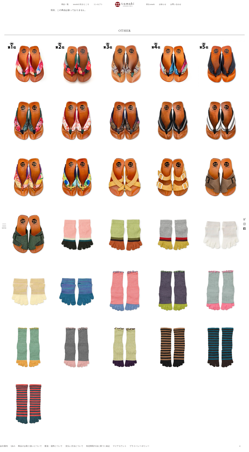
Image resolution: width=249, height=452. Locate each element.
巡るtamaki (150, 4)
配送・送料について (54, 446)
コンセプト (98, 4)
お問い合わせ (175, 4)
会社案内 (4, 446)
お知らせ (162, 4)
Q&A (13, 446)
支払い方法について (74, 446)
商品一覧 (65, 4)
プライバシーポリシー (139, 446)
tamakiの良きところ (81, 4)
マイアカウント (120, 446)
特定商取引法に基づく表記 (98, 446)
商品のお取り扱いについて (30, 446)
